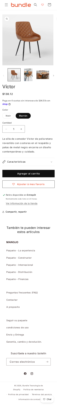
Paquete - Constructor (19, 257)
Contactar (11, 299)
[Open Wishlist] (42, 4)
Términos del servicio (42, 394)
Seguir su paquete (16, 320)
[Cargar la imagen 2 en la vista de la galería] (28, 74)
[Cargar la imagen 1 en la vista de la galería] (14, 74)
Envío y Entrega (15, 334)
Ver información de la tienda (22, 203)
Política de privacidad (18, 394)
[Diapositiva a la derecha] (53, 75)
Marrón (23, 115)
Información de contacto (30, 399)
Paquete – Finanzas (17, 279)
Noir (10, 116)
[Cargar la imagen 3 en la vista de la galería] (42, 74)
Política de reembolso (33, 389)
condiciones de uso (17, 327)
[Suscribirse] (47, 362)
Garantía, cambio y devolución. (24, 341)
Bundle (25, 385)
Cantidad (7, 122)
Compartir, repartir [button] (16, 211)
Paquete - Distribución (19, 272)
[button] (6, 4)
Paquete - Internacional (19, 264)
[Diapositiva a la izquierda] (3, 75)
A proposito (13, 307)
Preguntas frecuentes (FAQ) (22, 292)
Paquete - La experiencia (20, 250)
